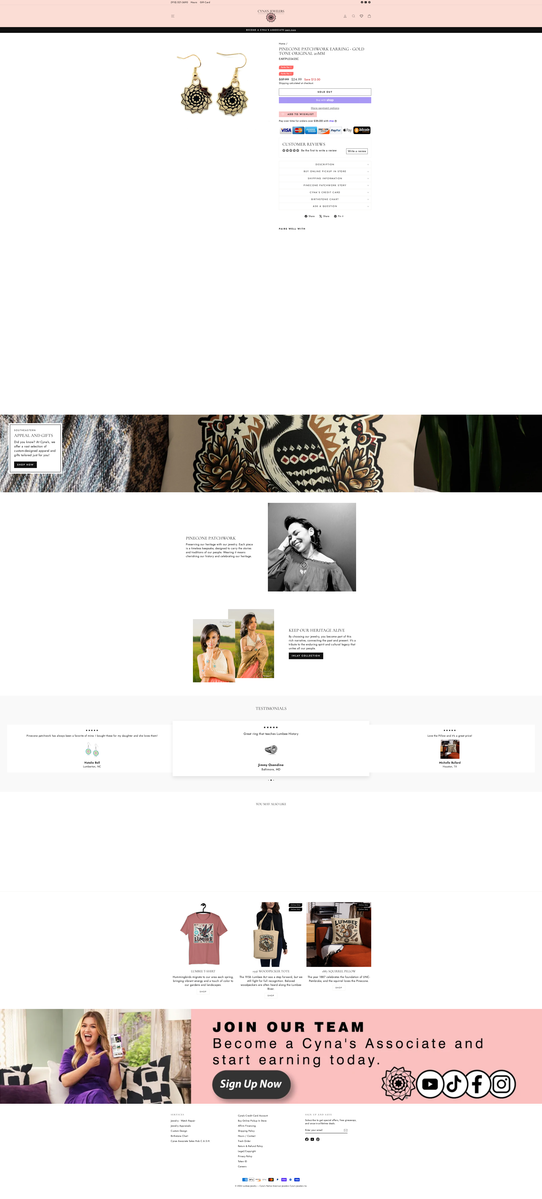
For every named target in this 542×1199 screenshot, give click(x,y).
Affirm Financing (247, 1125)
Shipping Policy (246, 1131)
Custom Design (179, 1131)
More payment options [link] (325, 108)
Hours (194, 2)
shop (339, 987)
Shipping (284, 83)
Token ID (242, 1161)
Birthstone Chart (325, 199)
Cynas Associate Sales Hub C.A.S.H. (190, 1141)
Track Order (244, 1141)
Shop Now (25, 464)
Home (282, 43)
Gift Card (205, 2)
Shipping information (325, 178)
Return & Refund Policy (250, 1146)
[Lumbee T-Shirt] (203, 934)
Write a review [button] (357, 151)
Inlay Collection (306, 655)
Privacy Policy (245, 1156)
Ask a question (325, 206)
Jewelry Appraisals (181, 1125)
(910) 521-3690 (179, 2)
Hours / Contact (246, 1136)
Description (325, 164)
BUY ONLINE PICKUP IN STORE (325, 171)
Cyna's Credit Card (325, 192)
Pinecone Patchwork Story (325, 185)
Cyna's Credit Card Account (253, 1115)
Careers (242, 1166)
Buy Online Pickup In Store (252, 1120)
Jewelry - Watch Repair (183, 1120)
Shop (203, 991)
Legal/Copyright (247, 1151)
